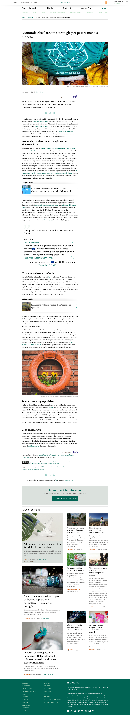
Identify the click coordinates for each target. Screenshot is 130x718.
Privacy (46, 697)
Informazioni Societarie (52, 700)
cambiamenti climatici (40, 121)
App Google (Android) (29, 691)
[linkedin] (90, 711)
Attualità (25, 683)
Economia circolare (33, 469)
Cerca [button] (35, 3)
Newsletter (25, 3)
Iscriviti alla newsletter (63, 499)
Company (47, 683)
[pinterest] (75, 711)
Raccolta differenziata (73, 590)
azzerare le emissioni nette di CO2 (46, 205)
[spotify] (79, 711)
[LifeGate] (65, 2)
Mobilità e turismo (75, 13)
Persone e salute (103, 13)
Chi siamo (47, 689)
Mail (45, 694)
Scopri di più (69, 480)
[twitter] (71, 711)
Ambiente (25, 13)
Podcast (67, 8)
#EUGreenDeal (32, 242)
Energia (43, 13)
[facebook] (68, 711)
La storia (47, 691)
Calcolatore (26, 705)
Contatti (47, 686)
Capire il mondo (29, 8)
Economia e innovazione (57, 13)
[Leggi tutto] (107, 510)
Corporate (25, 702)
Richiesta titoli (27, 700)
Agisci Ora (86, 8)
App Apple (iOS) (27, 689)
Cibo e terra (89, 13)
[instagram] (86, 711)
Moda (25, 559)
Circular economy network (39, 151)
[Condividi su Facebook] (46, 113)
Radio (50, 8)
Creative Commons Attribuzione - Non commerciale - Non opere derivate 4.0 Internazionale (50, 462)
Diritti (34, 13)
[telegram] (93, 711)
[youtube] (82, 711)
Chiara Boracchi (40, 92)
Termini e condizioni (51, 702)
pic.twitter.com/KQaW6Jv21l (39, 257)
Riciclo (42, 469)
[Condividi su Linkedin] (54, 113)
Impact (105, 8)
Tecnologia (70, 649)
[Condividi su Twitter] (50, 113)
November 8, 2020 (47, 265)
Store (15, 3)
